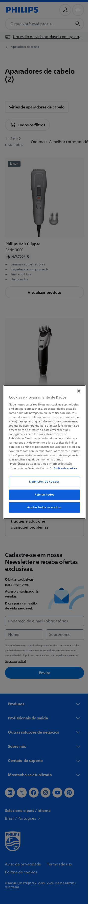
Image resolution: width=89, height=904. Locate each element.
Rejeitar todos (43, 496)
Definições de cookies (42, 483)
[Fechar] (76, 388)
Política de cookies (36, 470)
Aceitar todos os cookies (42, 509)
